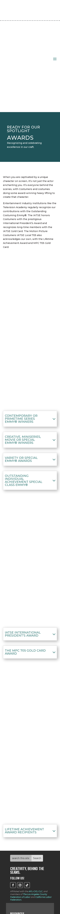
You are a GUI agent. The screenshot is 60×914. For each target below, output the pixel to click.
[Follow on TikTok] (27, 885)
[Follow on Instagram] (20, 885)
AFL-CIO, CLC (35, 891)
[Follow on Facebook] (13, 885)
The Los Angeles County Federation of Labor (28, 895)
